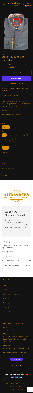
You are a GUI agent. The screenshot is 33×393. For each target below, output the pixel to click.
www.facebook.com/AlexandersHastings (17, 348)
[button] (4, 4)
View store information (10, 95)
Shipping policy (23, 386)
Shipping (12, 66)
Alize (5, 148)
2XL (24, 135)
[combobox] (28, 6)
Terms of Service (8, 312)
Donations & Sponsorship (11, 294)
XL (17, 135)
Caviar (6, 127)
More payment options (16, 83)
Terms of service (12, 386)
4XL (12, 140)
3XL (5, 140)
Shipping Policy (7, 252)
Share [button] (5, 175)
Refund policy (7, 303)
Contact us (6, 289)
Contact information (17, 389)
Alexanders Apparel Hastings (15, 381)
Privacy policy (7, 298)
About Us (6, 285)
